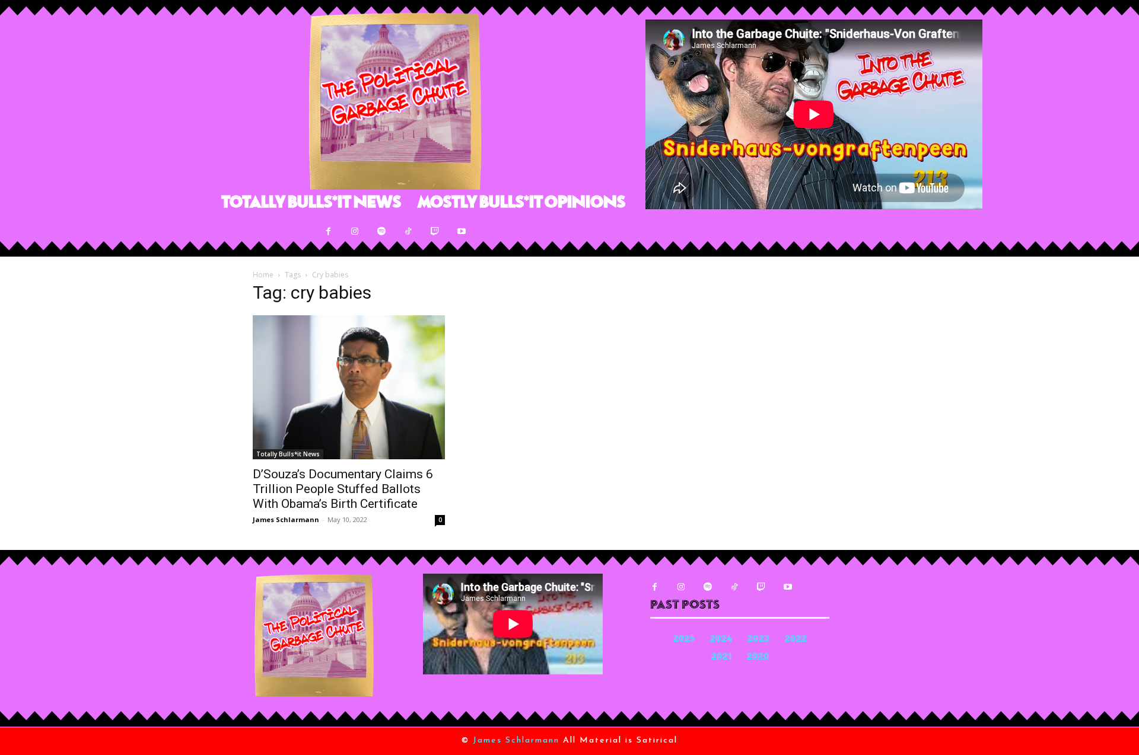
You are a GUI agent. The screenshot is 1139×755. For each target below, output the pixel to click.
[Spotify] (381, 231)
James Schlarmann (286, 519)
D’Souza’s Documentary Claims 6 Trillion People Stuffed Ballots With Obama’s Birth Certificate (343, 489)
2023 (758, 639)
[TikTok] (408, 231)
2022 (796, 639)
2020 (758, 657)
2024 (721, 639)
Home (263, 275)
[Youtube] (461, 231)
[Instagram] (355, 231)
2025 (684, 639)
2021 (721, 657)
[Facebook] (328, 231)
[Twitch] (435, 231)
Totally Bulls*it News (288, 454)
